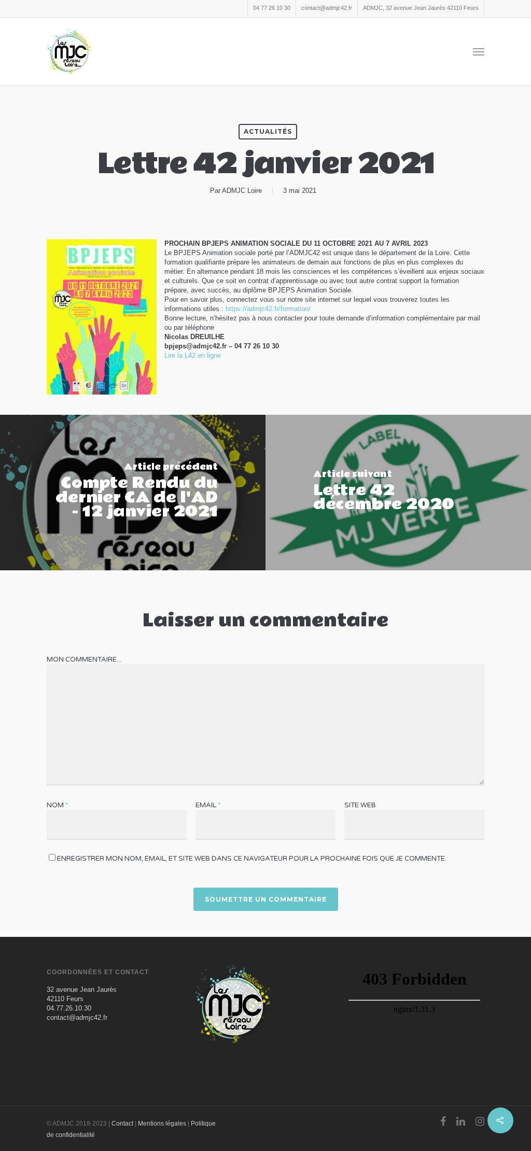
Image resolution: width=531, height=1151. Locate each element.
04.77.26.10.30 (69, 1008)
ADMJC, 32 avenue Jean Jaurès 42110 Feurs (421, 8)
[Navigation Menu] (478, 51)
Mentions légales (162, 1123)
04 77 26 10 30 (271, 8)
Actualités (268, 131)
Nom (57, 805)
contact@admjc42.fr (326, 8)
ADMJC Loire (242, 190)
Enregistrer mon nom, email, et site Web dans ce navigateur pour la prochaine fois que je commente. (251, 858)
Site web (360, 805)
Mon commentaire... (84, 659)
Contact (122, 1123)
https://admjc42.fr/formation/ (268, 309)
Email (207, 805)
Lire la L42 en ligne (192, 355)
